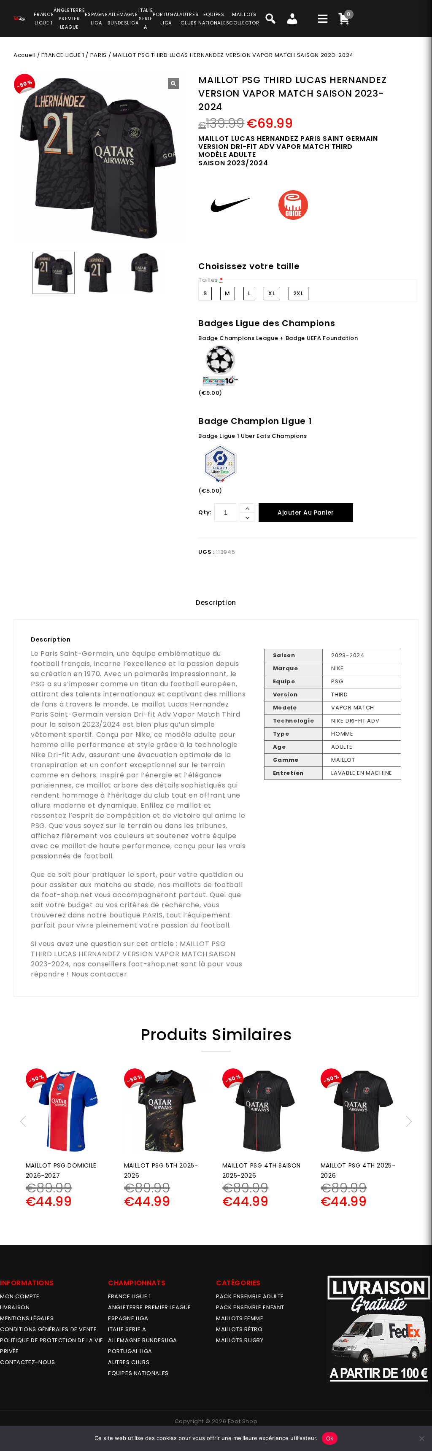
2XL (298, 293)
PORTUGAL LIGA (130, 1351)
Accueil (24, 55)
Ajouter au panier (306, 512)
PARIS (98, 55)
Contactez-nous (27, 1362)
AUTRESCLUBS (188, 18)
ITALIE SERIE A (127, 1329)
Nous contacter (99, 974)
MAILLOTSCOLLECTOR (244, 18)
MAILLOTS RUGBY (239, 1340)
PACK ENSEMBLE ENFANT (250, 1307)
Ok (330, 1438)
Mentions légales (27, 1318)
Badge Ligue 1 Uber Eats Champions (252, 436)
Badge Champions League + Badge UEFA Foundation (278, 338)
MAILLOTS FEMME (239, 1318)
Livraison (15, 1307)
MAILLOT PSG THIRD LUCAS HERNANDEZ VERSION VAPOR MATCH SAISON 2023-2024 (133, 954)
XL (271, 293)
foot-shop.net (67, 895)
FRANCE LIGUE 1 (62, 55)
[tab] (216, 602)
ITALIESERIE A (145, 18)
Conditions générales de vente (48, 1329)
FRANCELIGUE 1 (44, 18)
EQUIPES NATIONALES (138, 1373)
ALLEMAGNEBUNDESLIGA (123, 18)
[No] (421, 1438)
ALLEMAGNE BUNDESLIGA (142, 1340)
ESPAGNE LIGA (128, 1318)
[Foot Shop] (19, 17)
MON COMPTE (20, 1296)
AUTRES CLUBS (128, 1362)
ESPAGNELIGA (96, 18)
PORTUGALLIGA (166, 18)
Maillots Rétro (239, 1329)
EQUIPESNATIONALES (213, 18)
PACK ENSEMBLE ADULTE (250, 1296)
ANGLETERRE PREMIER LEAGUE (69, 18)
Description (216, 602)
